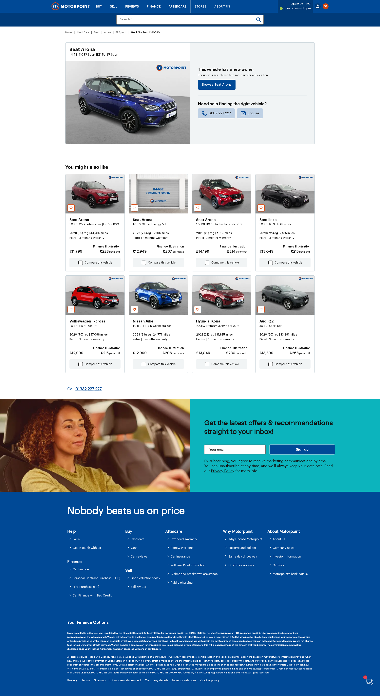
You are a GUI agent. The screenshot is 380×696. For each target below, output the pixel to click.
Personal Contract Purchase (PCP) (96, 578)
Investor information (287, 556)
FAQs (76, 539)
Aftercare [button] (173, 531)
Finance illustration (107, 246)
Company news (283, 547)
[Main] (70, 6)
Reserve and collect (242, 547)
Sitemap (99, 680)
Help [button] (71, 531)
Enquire (253, 113)
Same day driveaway (242, 556)
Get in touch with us (87, 547)
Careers (278, 565)
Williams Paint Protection (188, 565)
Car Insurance (180, 556)
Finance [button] (74, 561)
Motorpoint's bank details (290, 574)
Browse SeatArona (217, 84)
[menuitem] (96, 539)
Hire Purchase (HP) (86, 586)
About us (279, 539)
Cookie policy (209, 680)
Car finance (81, 569)
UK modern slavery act (125, 680)
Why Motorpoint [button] (238, 531)
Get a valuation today (145, 578)
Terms (86, 680)
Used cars (137, 539)
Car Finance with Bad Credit (92, 595)
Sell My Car (138, 586)
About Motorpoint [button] (283, 531)
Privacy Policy (222, 470)
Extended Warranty (184, 539)
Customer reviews (241, 565)
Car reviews (139, 556)
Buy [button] (128, 531)
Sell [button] (128, 570)
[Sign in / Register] (318, 6)
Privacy (72, 680)
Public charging (182, 582)
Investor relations (184, 680)
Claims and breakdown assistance (194, 574)
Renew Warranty (182, 547)
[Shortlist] (326, 6)
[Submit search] (258, 19)
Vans (134, 547)
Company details (156, 680)
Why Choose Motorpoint (245, 539)
